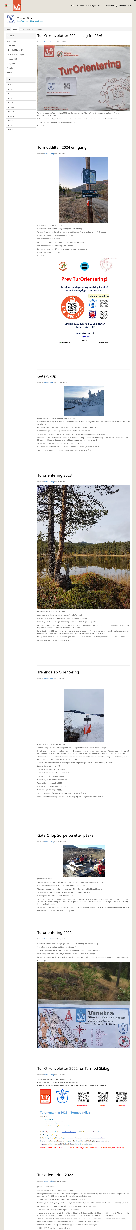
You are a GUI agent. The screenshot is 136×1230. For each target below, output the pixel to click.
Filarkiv (30, 29)
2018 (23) (10, 112)
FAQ (129, 5)
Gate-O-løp (46, 376)
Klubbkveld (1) (12, 59)
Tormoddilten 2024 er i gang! (62, 147)
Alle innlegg (11, 41)
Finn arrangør (91, 5)
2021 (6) (10, 98)
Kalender (39, 29)
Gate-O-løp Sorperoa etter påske (65, 835)
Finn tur (101, 5)
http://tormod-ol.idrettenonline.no (30, 21)
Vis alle (10, 68)
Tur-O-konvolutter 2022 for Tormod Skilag (73, 1068)
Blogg (15, 29)
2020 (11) (10, 103)
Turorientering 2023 (54, 475)
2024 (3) (10, 85)
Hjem (73, 5)
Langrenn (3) (12, 63)
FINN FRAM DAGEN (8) (15, 50)
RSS (10, 72)
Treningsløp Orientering (58, 672)
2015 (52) (10, 125)
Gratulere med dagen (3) (16, 54)
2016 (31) (10, 121)
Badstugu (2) (12, 45)
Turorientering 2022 (54, 932)
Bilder (22, 29)
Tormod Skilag (49, 42)
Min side (80, 5)
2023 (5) (10, 89)
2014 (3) (10, 130)
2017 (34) (10, 116)
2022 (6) (10, 94)
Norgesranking (111, 5)
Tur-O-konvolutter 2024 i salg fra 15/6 (69, 35)
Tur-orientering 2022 (55, 1174)
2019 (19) (10, 107)
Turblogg (122, 5)
